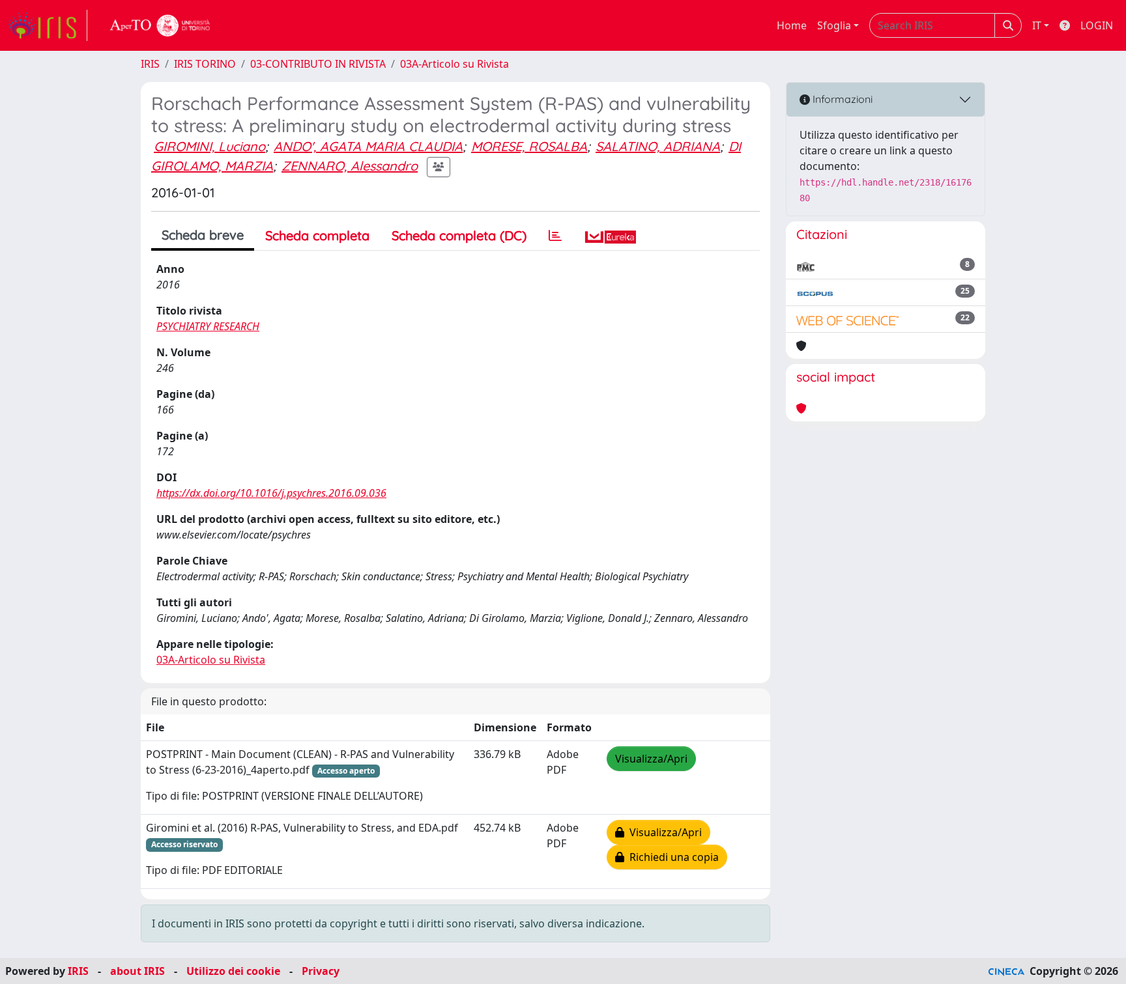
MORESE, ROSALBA (529, 146)
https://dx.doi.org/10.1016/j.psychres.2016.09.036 (271, 493)
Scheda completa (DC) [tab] (459, 235)
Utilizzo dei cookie (233, 971)
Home (792, 25)
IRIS (150, 64)
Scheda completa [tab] (317, 235)
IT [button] (1036, 25)
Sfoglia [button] (834, 25)
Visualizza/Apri (651, 759)
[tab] (555, 235)
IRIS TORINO (205, 64)
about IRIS (137, 971)
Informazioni (841, 98)
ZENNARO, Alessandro (350, 166)
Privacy (320, 971)
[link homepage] (47, 25)
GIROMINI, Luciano (209, 146)
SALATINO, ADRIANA (658, 146)
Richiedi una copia (671, 857)
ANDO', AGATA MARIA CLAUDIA (368, 146)
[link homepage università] (160, 25)
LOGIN (1096, 25)
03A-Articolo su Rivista (454, 64)
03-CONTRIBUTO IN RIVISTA (318, 64)
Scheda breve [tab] (203, 235)
